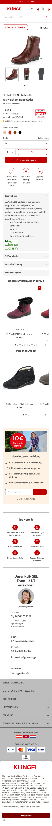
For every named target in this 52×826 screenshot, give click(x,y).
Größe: (5, 138)
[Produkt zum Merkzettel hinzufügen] (32, 152)
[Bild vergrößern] (41, 59)
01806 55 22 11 (23, 616)
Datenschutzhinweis (26, 499)
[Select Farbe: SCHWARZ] (20, 132)
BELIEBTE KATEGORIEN (14, 682)
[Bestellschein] (42, 8)
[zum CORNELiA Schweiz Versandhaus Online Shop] (26, 736)
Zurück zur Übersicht (16, 27)
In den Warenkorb (28, 160)
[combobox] (26, 17)
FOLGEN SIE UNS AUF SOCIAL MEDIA (20, 723)
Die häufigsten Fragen (26, 657)
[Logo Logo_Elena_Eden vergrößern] (11, 245)
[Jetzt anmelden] (40, 492)
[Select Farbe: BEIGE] (5, 132)
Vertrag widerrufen (20, 673)
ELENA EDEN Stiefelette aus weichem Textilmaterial (19, 334)
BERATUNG (8, 715)
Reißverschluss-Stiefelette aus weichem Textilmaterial (19, 404)
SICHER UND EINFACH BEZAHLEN (19, 691)
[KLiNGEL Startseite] (15, 8)
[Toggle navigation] (4, 8)
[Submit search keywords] (45, 17)
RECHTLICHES (9, 699)
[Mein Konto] (32, 8)
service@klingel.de (24, 641)
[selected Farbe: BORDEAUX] (10, 132)
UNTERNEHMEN (10, 707)
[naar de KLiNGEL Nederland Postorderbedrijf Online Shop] (33, 736)
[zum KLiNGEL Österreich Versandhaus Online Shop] (19, 736)
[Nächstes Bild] (45, 86)
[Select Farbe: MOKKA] (15, 132)
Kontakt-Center (23, 651)
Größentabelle (43, 138)
